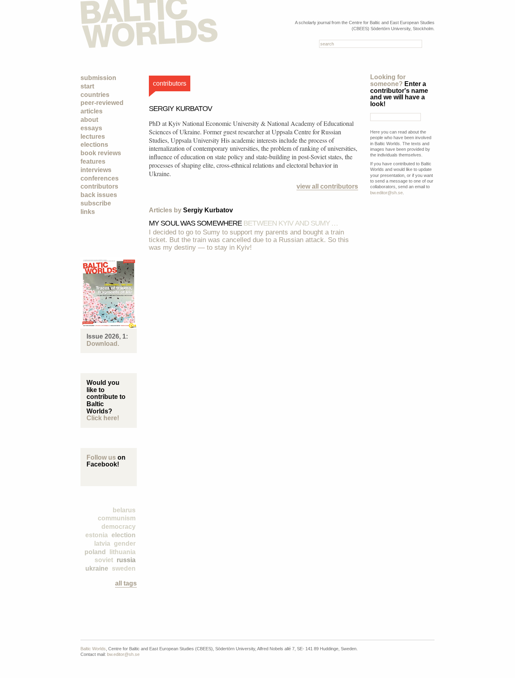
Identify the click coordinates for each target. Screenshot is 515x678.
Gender (125, 543)
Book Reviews (100, 153)
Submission (98, 77)
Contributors (99, 186)
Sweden (124, 568)
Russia (126, 560)
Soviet (104, 560)
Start (87, 86)
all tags (126, 583)
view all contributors (327, 186)
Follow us (101, 457)
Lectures (92, 136)
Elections (94, 144)
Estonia (96, 535)
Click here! (103, 418)
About (89, 119)
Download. (103, 343)
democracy (118, 526)
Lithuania (122, 552)
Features (92, 161)
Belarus (124, 510)
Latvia (102, 543)
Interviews (95, 169)
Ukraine (96, 568)
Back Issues (98, 194)
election (123, 535)
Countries (94, 94)
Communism (117, 518)
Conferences (99, 178)
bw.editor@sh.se (386, 192)
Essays (91, 128)
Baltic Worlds (93, 648)
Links (87, 211)
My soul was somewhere (243, 223)
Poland (95, 552)
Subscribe (95, 203)
